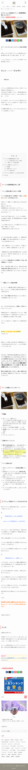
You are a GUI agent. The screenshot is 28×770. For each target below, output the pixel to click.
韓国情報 (7, 756)
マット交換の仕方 (11, 170)
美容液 (9, 754)
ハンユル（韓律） (12, 750)
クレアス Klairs (13, 746)
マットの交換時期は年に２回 (11, 158)
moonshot (16, 739)
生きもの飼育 (8, 17)
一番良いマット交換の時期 (13, 162)
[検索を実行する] (25, 697)
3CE (2, 739)
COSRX (11, 739)
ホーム (4, 765)
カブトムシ (13, 17)
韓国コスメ (20, 754)
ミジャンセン (4, 752)
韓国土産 (3, 756)
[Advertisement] (14, 135)
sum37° (21, 739)
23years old (7, 739)
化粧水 (15, 752)
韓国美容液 (18, 756)
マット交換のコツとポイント (11, 165)
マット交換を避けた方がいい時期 (14, 160)
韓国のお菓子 (14, 754)
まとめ (6, 175)
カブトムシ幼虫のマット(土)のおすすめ (14, 173)
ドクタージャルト (5, 750)
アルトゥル (23, 741)
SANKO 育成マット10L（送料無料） (14, 516)
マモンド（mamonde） (21, 750)
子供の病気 (20, 752)
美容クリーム (4, 754)
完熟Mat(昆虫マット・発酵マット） (14, 558)
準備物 (8, 166)
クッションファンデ (5, 746)
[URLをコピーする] (21, 40)
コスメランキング (20, 746)
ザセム (12, 748)
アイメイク (18, 741)
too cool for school (5, 741)
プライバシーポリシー (10, 765)
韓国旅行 (12, 756)
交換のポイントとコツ (12, 168)
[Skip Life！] (14, 2)
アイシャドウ (12, 741)
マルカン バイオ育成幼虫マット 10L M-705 (14, 521)
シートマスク (23, 748)
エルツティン (10, 743)
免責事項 (17, 765)
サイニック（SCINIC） (6, 748)
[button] (7, 40)
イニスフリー (4, 743)
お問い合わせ (22, 765)
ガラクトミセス (17, 743)
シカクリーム (17, 748)
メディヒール (10, 752)
